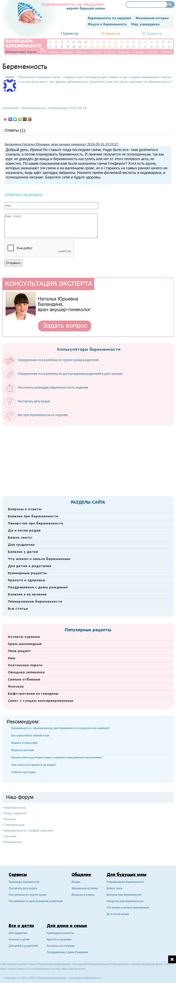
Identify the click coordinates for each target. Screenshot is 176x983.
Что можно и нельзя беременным (39, 559)
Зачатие (10, 836)
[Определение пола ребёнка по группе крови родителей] (53, 365)
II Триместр (110, 34)
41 (169, 42)
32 (139, 46)
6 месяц (124, 52)
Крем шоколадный (25, 644)
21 (109, 42)
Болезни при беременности (33, 516)
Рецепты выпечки (22, 750)
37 (157, 42)
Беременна (13, 842)
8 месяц (152, 52)
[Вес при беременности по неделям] (38, 420)
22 (109, 46)
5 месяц (109, 52)
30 (133, 46)
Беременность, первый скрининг (28, 830)
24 (115, 46)
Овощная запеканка (26, 672)
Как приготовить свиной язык (30, 735)
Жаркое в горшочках (24, 742)
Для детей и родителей (29, 566)
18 (97, 46)
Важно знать (115, 888)
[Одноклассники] (20, 119)
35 (151, 42)
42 (169, 46)
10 (73, 46)
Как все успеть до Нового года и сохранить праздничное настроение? (56, 757)
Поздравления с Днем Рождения (67, 952)
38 (157, 46)
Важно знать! (20, 537)
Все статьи (18, 608)
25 (121, 42)
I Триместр (69, 34)
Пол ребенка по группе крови (27, 895)
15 (91, 42)
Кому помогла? (15, 813)
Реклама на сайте (16, 978)
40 (163, 46)
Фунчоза (16, 686)
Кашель (10, 819)
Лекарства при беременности (35, 523)
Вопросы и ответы (24, 509)
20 (103, 46)
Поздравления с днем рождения (38, 587)
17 (97, 42)
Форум (76, 882)
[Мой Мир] (24, 119)
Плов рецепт (19, 651)
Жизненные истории (85, 888)
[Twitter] (15, 119)
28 (127, 46)
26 (121, 46)
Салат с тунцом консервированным (40, 701)
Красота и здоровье (26, 580)
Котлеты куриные (24, 637)
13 (85, 42)
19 (103, 42)
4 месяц (95, 52)
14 (85, 46)
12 (79, 46)
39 (163, 42)
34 (145, 46)
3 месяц (81, 52)
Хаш (11, 658)
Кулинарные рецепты (27, 573)
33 (145, 42)
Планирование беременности (35, 601)
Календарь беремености (24, 882)
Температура (14, 824)
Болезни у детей (23, 552)
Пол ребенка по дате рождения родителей (36, 901)
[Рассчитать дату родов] (29, 406)
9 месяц (166, 52)
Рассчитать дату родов (23, 888)
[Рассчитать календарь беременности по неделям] (48, 393)
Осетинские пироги (25, 665)
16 (91, 46)
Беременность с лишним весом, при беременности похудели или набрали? (60, 728)
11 (79, 42)
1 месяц (53, 52)
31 (139, 42)
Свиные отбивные (24, 679)
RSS (33, 978)
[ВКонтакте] (10, 119)
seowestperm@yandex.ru (85, 978)
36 (151, 46)
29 (133, 42)
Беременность (33, 108)
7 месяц (138, 52)
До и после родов (24, 530)
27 (127, 42)
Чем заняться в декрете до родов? (33, 764)
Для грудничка (21, 544)
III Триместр (152, 34)
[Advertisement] (88, 459)
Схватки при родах (23, 772)
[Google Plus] (29, 119)
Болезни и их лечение (27, 594)
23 (115, 42)
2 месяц (67, 52)
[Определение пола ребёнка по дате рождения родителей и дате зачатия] (65, 379)
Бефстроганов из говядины (33, 693)
